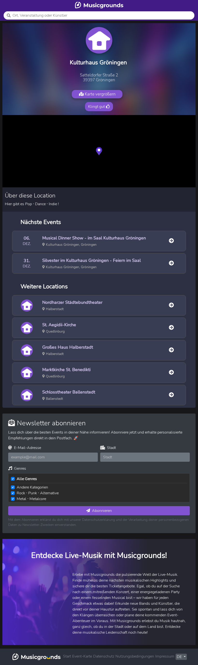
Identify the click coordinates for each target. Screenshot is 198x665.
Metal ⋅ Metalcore (31, 499)
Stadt (111, 447)
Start (67, 656)
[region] (99, 151)
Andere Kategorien (32, 487)
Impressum (164, 656)
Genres (19, 468)
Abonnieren (101, 510)
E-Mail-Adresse (27, 447)
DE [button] (180, 656)
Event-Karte (82, 656)
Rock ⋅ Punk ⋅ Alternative (38, 493)
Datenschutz (103, 656)
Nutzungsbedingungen (134, 656)
